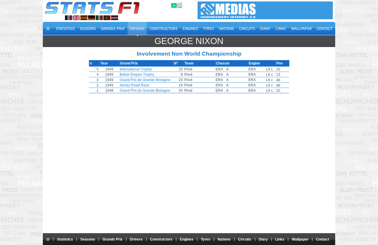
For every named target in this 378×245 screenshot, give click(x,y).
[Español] (83, 17)
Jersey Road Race (134, 85)
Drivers (136, 239)
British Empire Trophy (137, 74)
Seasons (87, 239)
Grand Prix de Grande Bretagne (145, 80)
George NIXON (189, 41)
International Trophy (136, 69)
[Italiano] (99, 17)
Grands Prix (112, 239)
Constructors (161, 239)
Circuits (244, 239)
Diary (263, 239)
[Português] (106, 17)
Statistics (65, 239)
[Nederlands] (114, 17)
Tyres (205, 239)
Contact (322, 239)
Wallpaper (300, 239)
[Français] (68, 17)
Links (279, 239)
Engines (186, 239)
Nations (224, 239)
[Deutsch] (91, 17)
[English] (76, 17)
